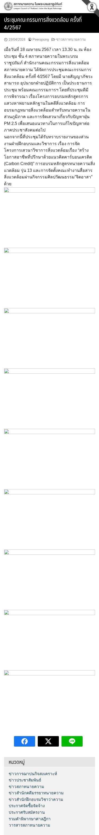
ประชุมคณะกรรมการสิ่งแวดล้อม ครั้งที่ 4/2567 (43, 23)
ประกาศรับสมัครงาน (27, 812)
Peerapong (40, 39)
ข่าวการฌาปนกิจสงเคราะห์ (33, 773)
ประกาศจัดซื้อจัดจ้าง (27, 806)
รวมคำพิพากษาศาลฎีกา (30, 819)
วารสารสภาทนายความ (29, 825)
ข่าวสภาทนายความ (71, 39)
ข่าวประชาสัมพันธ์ (25, 780)
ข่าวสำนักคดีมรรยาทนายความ (36, 793)
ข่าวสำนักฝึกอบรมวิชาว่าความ (36, 799)
